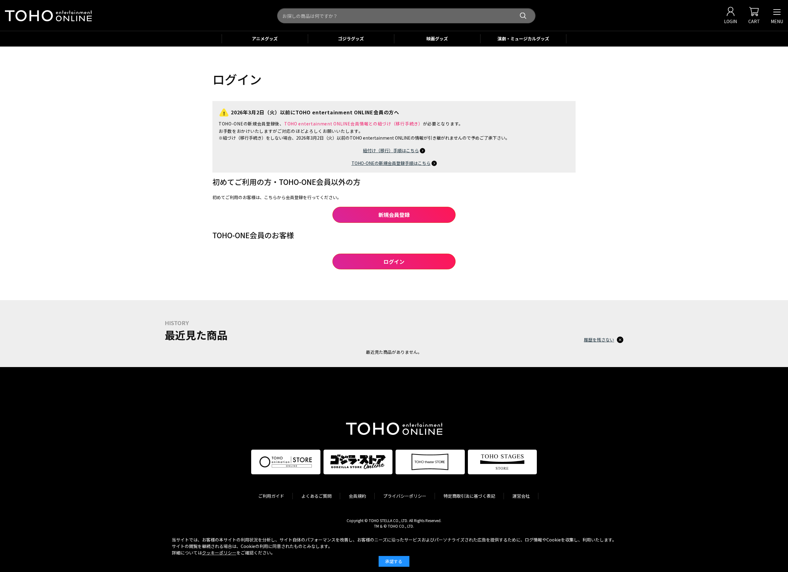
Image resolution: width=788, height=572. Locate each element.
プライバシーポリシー (404, 496)
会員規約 (357, 496)
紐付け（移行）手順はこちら (391, 150)
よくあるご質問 (316, 496)
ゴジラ (351, 38)
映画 (437, 38)
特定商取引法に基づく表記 (469, 496)
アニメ (265, 38)
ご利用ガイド (271, 496)
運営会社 (521, 496)
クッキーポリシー (219, 553)
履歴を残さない (599, 340)
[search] (523, 16)
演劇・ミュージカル (523, 38)
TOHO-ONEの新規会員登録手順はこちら (391, 163)
